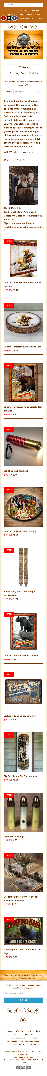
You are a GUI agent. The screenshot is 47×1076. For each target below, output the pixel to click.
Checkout (36, 10)
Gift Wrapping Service (30, 1041)
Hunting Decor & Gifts (23, 73)
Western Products (23, 1031)
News (38, 1031)
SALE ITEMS (32, 1045)
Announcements (18, 1038)
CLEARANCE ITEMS (17, 1045)
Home (9, 1031)
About (16, 1034)
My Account (34, 14)
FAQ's (21, 14)
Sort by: (9, 91)
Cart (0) (22, 10)
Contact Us (28, 1034)
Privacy (11, 14)
